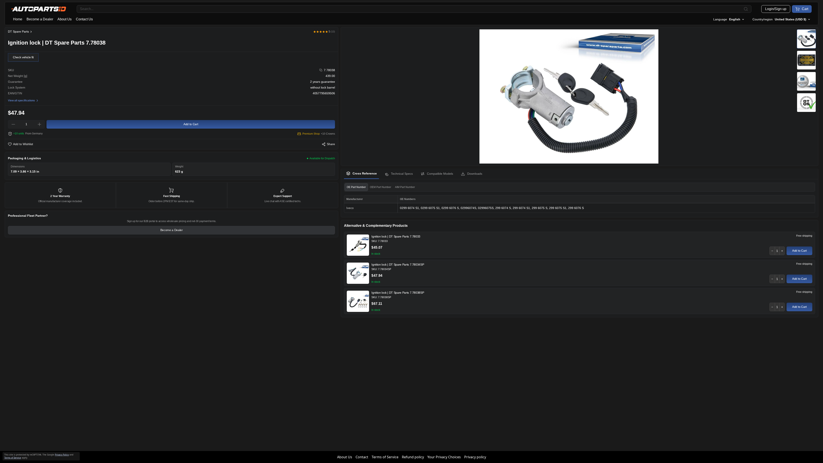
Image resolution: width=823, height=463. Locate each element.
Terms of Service (385, 457)
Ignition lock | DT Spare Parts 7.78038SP (397, 292)
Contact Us (84, 19)
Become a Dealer (40, 19)
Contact (362, 457)
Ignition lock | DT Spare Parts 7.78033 (395, 236)
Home (17, 19)
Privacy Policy (62, 454)
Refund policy (413, 457)
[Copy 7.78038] (321, 70)
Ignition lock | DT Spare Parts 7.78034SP (397, 264)
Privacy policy (475, 457)
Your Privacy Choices (444, 457)
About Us (64, 19)
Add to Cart (799, 250)
